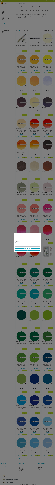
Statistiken (17, 241)
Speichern (27, 250)
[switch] (15, 241)
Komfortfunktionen (19, 244)
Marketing (17, 242)
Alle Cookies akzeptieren (27, 248)
